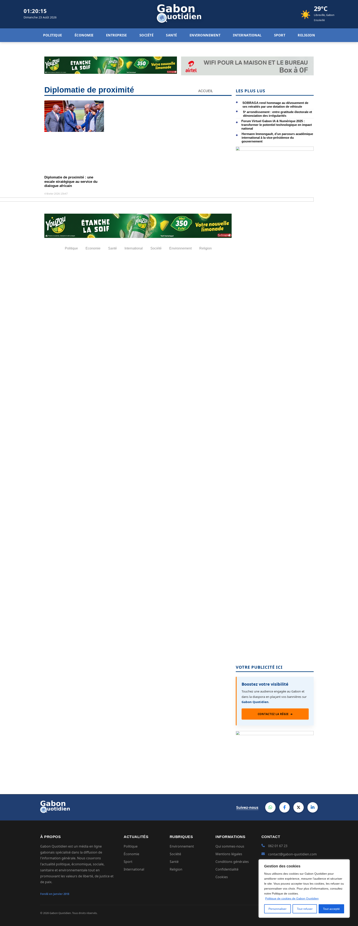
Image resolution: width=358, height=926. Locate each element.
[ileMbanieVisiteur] (275, 734)
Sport (128, 861)
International (134, 869)
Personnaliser (277, 908)
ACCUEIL (205, 91)
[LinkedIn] (312, 807)
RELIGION (306, 35)
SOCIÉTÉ (146, 35)
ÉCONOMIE (84, 35)
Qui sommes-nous (229, 846)
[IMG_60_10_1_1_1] (275, 149)
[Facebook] (284, 807)
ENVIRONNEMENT (205, 35)
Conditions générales (232, 861)
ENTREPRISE (116, 35)
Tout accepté (331, 908)
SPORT (279, 35)
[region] (304, 888)
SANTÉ (171, 35)
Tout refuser (305, 908)
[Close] (345, 862)
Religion (176, 869)
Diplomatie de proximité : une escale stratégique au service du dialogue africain (70, 181)
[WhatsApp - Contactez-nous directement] (270, 807)
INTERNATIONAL (247, 35)
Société (175, 854)
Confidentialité (226, 869)
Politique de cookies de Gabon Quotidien (292, 898)
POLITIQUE (52, 35)
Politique (131, 846)
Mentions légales (228, 854)
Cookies (221, 877)
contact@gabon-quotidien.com (292, 854)
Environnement (182, 846)
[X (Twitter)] (298, 807)
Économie (131, 854)
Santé (174, 861)
